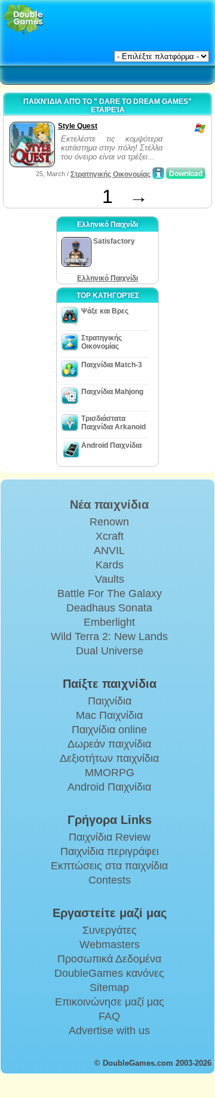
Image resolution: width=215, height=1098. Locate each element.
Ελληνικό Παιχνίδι (107, 278)
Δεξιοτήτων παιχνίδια (109, 758)
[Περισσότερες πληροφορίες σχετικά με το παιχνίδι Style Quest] (158, 173)
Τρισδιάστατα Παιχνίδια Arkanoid (113, 422)
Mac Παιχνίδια (109, 715)
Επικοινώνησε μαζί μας (109, 1002)
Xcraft (110, 536)
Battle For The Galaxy (109, 593)
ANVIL (109, 550)
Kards (110, 565)
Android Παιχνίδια (111, 445)
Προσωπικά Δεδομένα (109, 959)
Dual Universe (109, 651)
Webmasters (109, 945)
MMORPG (109, 773)
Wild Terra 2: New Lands (109, 636)
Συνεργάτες (109, 930)
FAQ (109, 1016)
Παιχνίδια (109, 701)
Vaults (109, 579)
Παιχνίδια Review (109, 837)
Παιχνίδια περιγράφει (109, 851)
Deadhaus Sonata (109, 608)
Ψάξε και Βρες (104, 311)
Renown (109, 522)
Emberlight (109, 622)
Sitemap (109, 988)
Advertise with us (109, 1031)
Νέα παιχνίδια (109, 504)
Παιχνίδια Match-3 (111, 365)
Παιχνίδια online (109, 730)
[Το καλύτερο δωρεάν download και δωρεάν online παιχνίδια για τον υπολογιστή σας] (23, 19)
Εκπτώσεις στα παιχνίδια (109, 866)
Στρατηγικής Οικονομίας (110, 174)
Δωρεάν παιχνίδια (109, 744)
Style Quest (77, 126)
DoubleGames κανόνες (109, 973)
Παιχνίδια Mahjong (112, 391)
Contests (109, 880)
